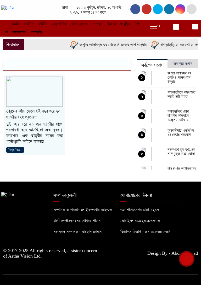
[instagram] (158, 9)
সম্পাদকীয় (36, 32)
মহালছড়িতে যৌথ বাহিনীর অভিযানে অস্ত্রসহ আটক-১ (178, 115)
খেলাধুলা (97, 24)
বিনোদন (111, 24)
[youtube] (180, 9)
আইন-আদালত (79, 24)
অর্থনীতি (42, 24)
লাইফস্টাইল (19, 32)
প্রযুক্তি (125, 24)
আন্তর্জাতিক (59, 24)
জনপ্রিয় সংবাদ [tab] (183, 63)
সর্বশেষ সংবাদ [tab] (152, 65)
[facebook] (135, 9)
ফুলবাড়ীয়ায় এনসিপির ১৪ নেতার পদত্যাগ (181, 132)
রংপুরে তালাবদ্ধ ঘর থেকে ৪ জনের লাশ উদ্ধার (110, 44)
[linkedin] (169, 9)
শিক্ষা (137, 24)
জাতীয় (15, 24)
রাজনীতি (29, 24)
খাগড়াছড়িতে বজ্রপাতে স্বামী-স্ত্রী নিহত (181, 94)
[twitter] (147, 9)
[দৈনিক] (7, 7)
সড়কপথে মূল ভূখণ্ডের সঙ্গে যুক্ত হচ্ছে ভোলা (181, 151)
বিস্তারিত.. (15, 150)
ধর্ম (6, 32)
